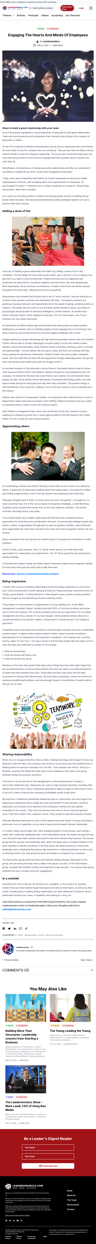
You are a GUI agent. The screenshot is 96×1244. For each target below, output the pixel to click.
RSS (45, 1236)
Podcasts (33, 15)
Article (41, 29)
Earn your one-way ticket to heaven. (17, 1215)
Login (81, 8)
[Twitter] (10, 1220)
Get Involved (73, 1205)
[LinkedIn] (14, 1220)
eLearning (57, 15)
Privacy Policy (8, 1237)
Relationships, (31, 935)
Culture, (41, 935)
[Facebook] (6, 1220)
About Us (71, 1195)
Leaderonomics (51, 41)
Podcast (55, 1026)
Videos (45, 15)
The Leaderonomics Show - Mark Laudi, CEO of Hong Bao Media (25, 1106)
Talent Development (54, 935)
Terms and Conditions (31, 1237)
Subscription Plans (67, 8)
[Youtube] (17, 1220)
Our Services (73, 15)
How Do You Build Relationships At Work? (38, 574)
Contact (71, 1209)
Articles (21, 15)
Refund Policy (19, 1237)
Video (10, 1097)
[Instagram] (21, 1220)
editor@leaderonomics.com (16, 909)
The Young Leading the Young (70, 1030)
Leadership (53, 29)
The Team (71, 1200)
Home (69, 1191)
